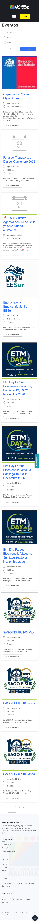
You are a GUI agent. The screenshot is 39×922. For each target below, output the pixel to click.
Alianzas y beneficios (9, 851)
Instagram (19, 899)
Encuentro (10, 322)
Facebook (28, 899)
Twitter (12, 899)
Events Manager (12, 812)
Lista (16, 49)
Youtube (5, 902)
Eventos (4, 867)
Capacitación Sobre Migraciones (16, 96)
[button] (14, 16)
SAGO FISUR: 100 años (19, 632)
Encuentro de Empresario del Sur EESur (15, 306)
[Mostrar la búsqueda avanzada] (5, 49)
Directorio (5, 848)
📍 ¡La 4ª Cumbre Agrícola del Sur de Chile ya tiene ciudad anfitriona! (19, 223)
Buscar (28, 49)
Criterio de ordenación (10, 49)
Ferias (9, 173)
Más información (12, 125)
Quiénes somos (7, 845)
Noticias (4, 864)
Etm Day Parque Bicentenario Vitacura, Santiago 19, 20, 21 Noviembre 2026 (17, 388)
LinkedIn (5, 899)
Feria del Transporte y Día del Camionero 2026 (19, 159)
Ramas (4, 870)
